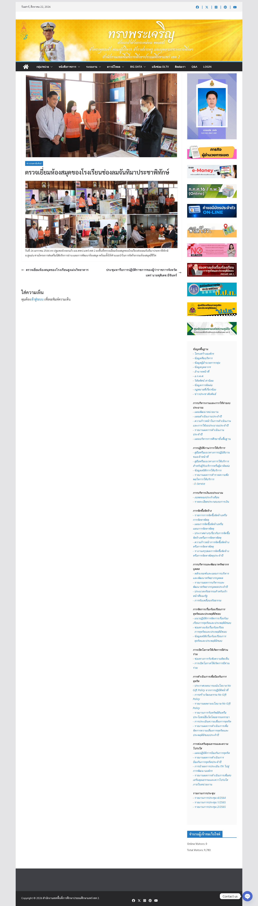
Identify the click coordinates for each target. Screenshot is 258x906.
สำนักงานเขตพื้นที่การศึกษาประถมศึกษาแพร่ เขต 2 (71, 898)
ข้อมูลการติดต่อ (203, 385)
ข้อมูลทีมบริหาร (203, 358)
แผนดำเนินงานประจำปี (208, 416)
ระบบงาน (91, 66)
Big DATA (136, 66)
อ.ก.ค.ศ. (199, 376)
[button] (51, 66)
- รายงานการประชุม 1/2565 (209, 802)
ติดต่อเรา (180, 66)
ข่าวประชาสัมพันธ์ (34, 163)
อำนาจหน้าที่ (201, 371)
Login (207, 66)
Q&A (194, 66)
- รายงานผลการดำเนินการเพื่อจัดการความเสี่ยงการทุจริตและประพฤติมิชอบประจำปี (210, 730)
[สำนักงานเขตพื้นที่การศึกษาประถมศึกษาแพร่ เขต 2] (26, 67)
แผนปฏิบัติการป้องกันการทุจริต (212, 753)
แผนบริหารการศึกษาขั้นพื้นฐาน (212, 439)
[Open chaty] (247, 896)
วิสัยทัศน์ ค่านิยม (203, 380)
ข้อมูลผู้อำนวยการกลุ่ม (207, 362)
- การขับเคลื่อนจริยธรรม (207, 600)
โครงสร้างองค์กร (204, 353)
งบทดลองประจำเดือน (206, 497)
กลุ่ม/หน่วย (42, 66)
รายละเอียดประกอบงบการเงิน (211, 501)
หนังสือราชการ (67, 66)
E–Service (199, 483)
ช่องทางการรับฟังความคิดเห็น (211, 658)
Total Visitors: (195, 850)
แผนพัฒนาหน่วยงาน (206, 412)
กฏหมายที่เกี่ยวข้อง (205, 389)
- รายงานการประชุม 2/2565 (209, 807)
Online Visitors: (196, 843)
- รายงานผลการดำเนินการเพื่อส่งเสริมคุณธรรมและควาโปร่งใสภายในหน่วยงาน (212, 779)
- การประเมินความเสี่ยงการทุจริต (212, 721)
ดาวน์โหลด (113, 66)
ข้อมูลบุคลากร (202, 367)
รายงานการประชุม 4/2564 (210, 797)
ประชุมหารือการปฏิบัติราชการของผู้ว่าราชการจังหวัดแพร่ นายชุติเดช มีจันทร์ (141, 272)
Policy (196, 708)
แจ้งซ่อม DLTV (160, 66)
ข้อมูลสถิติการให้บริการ (207, 470)
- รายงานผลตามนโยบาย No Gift (212, 703)
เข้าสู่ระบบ (36, 299)
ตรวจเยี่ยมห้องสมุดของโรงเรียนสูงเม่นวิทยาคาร (57, 270)
